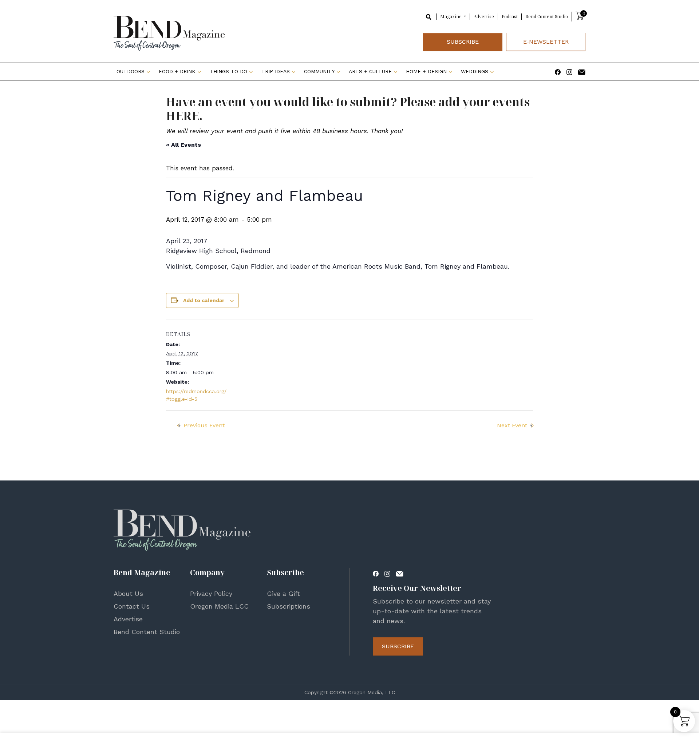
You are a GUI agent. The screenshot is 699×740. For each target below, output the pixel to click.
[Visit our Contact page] (581, 71)
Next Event (512, 425)
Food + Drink (177, 71)
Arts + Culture (370, 71)
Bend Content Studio (546, 16)
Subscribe (463, 41)
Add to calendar (203, 300)
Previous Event (204, 425)
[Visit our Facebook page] (558, 71)
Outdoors (130, 71)
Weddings (474, 71)
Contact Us (132, 606)
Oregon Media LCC (219, 606)
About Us (128, 593)
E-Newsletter (546, 41)
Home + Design (426, 71)
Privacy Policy (211, 593)
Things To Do (228, 71)
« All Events (183, 144)
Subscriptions (288, 606)
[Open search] (429, 16)
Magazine (451, 16)
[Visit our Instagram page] (569, 71)
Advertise (484, 16)
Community (319, 71)
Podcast (510, 16)
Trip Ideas (275, 71)
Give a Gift (283, 593)
